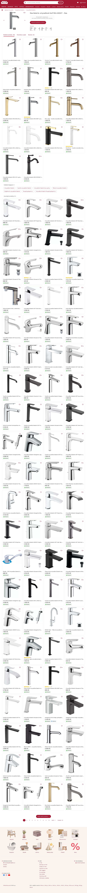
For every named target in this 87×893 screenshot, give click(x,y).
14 (20, 229)
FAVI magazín (42, 870)
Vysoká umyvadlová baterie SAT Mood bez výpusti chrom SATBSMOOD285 (63, 308)
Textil (37, 839)
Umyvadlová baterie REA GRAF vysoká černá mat (56, 89)
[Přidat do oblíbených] (20, 39)
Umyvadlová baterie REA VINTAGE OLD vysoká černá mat (37, 177)
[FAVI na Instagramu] (6, 875)
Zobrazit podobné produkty (38, 22)
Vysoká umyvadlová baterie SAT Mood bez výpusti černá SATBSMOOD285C (63, 279)
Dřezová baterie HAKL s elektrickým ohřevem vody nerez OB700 (18, 308)
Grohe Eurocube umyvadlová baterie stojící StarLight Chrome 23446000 (62, 367)
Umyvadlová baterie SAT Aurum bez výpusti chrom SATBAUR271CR (19, 337)
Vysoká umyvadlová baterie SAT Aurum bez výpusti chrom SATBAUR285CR (63, 454)
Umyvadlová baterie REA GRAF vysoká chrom (35, 118)
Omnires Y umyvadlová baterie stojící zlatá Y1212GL (57, 60)
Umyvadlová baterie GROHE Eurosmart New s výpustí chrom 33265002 (20, 630)
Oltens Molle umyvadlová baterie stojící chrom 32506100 (16, 89)
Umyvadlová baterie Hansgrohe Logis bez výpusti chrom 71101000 (18, 600)
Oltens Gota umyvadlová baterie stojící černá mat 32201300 (59, 571)
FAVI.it (62, 885)
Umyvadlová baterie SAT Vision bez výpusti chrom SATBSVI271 (39, 308)
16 (41, 725)
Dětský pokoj (50, 852)
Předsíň (62, 852)
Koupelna (11, 852)
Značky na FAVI (42, 866)
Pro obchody (42, 872)
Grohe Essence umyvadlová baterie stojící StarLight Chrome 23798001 (20, 513)
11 (20, 200)
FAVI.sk (42, 885)
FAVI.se (66, 885)
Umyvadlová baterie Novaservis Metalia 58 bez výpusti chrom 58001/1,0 (62, 425)
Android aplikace (81, 862)
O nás (40, 862)
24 (41, 156)
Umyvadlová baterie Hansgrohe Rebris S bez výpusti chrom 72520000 (40, 513)
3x (30, 657)
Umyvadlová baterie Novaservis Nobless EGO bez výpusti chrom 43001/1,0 (42, 717)
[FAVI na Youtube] (9, 875)
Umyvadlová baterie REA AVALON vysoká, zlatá (14, 118)
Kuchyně (75, 839)
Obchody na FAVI (43, 864)
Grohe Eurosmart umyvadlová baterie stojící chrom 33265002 (18, 776)
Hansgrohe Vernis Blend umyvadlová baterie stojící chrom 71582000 (19, 805)
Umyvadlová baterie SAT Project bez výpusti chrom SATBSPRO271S (61, 513)
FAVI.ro (50, 885)
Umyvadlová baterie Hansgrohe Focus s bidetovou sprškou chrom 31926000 (42, 630)
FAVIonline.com (6, 885)
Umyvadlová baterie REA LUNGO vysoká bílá (13, 148)
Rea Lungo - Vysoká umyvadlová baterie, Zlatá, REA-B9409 (59, 118)
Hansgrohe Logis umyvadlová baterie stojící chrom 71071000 (38, 659)
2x (30, 277)
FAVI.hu (54, 885)
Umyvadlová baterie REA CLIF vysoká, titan (13, 177)
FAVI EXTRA (42, 874)
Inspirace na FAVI (43, 868)
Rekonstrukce (62, 839)
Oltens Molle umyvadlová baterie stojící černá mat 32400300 (38, 776)
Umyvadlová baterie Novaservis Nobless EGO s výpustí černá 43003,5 (61, 250)
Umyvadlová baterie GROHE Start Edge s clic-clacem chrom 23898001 (41, 483)
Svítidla (50, 839)
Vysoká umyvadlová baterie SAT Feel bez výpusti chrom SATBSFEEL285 (20, 717)
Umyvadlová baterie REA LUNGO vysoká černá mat (36, 600)
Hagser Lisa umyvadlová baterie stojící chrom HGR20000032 (38, 60)
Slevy (75, 852)
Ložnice (37, 852)
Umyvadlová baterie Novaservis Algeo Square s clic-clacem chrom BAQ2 (62, 337)
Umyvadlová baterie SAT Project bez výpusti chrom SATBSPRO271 (40, 221)
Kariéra (5, 866)
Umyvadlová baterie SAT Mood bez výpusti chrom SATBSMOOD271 (19, 221)
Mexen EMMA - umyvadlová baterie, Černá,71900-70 (36, 746)
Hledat (60, 2)
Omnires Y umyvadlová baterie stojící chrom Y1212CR (15, 60)
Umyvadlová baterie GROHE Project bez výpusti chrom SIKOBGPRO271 (41, 367)
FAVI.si (31, 887)
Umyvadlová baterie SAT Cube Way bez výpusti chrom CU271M (60, 542)
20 (82, 200)
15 (62, 316)
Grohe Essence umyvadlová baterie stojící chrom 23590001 (17, 367)
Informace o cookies (44, 878)
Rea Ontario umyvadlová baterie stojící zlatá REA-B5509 (58, 805)
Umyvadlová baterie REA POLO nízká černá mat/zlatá (57, 148)
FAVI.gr (80, 885)
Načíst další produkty (42, 816)
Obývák (24, 852)
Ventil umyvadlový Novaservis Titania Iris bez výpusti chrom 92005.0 (61, 776)
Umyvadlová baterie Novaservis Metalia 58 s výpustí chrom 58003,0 (40, 571)
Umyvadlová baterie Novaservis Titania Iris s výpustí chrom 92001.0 (40, 337)
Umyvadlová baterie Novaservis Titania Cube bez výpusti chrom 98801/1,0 (20, 483)
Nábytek (12, 839)
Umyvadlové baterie (30, 10)
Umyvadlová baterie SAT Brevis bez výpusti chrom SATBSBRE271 (18, 659)
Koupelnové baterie (19, 10)
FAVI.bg (76, 885)
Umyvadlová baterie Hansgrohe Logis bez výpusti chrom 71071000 (39, 454)
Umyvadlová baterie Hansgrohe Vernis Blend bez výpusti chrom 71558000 (41, 250)
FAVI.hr (58, 885)
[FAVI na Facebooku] (4, 875)
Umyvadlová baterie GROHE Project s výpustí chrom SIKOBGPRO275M (41, 542)
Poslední (60, 820)
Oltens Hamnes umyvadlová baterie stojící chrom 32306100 (59, 746)
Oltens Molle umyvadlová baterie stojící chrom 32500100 (37, 688)
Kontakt (5, 864)
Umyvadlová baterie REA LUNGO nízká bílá (34, 148)
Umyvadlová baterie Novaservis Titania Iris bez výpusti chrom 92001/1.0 (41, 279)
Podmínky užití (42, 876)
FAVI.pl (46, 885)
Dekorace (24, 839)
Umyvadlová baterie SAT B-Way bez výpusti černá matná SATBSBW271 (20, 542)
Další (53, 820)
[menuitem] (4, 6)
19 (62, 68)
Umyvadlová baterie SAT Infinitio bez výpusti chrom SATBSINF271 (18, 688)
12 (20, 462)
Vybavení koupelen (9, 10)
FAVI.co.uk (71, 885)
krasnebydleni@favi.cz (10, 862)
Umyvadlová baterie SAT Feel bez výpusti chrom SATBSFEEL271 (60, 221)
